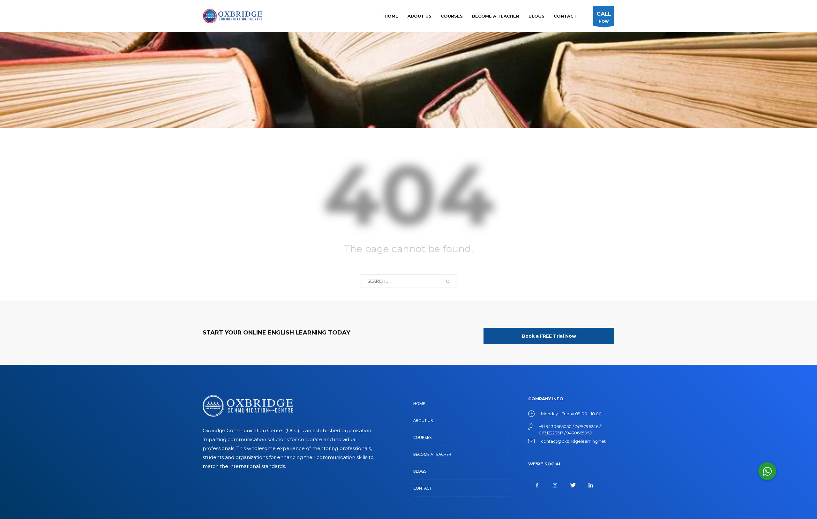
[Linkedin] (591, 485)
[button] (767, 471)
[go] (448, 281)
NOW (603, 17)
